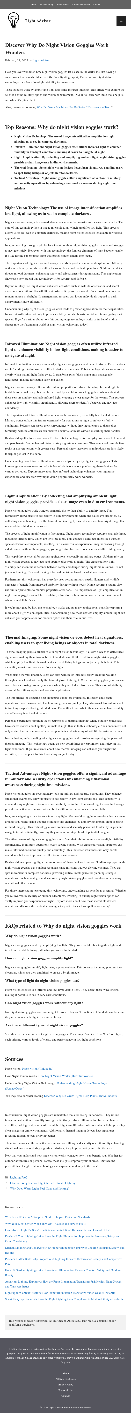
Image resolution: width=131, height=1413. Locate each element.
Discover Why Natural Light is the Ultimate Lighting (43, 1183)
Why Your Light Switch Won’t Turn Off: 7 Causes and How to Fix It (45, 1224)
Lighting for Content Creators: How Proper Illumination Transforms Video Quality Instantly (60, 1293)
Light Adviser (37, 21)
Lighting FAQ (18, 1177)
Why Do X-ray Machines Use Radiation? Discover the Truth (74, 107)
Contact (96, 4)
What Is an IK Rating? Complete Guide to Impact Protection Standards (47, 1217)
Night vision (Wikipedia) (37, 1068)
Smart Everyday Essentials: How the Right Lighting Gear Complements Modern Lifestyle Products (64, 1299)
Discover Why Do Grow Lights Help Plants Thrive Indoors (80, 1096)
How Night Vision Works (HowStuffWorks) (65, 1076)
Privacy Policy (46, 4)
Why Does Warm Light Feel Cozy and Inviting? (39, 1188)
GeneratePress (83, 1407)
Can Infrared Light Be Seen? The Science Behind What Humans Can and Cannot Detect (57, 1230)
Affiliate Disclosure (81, 4)
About (34, 4)
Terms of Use (63, 4)
